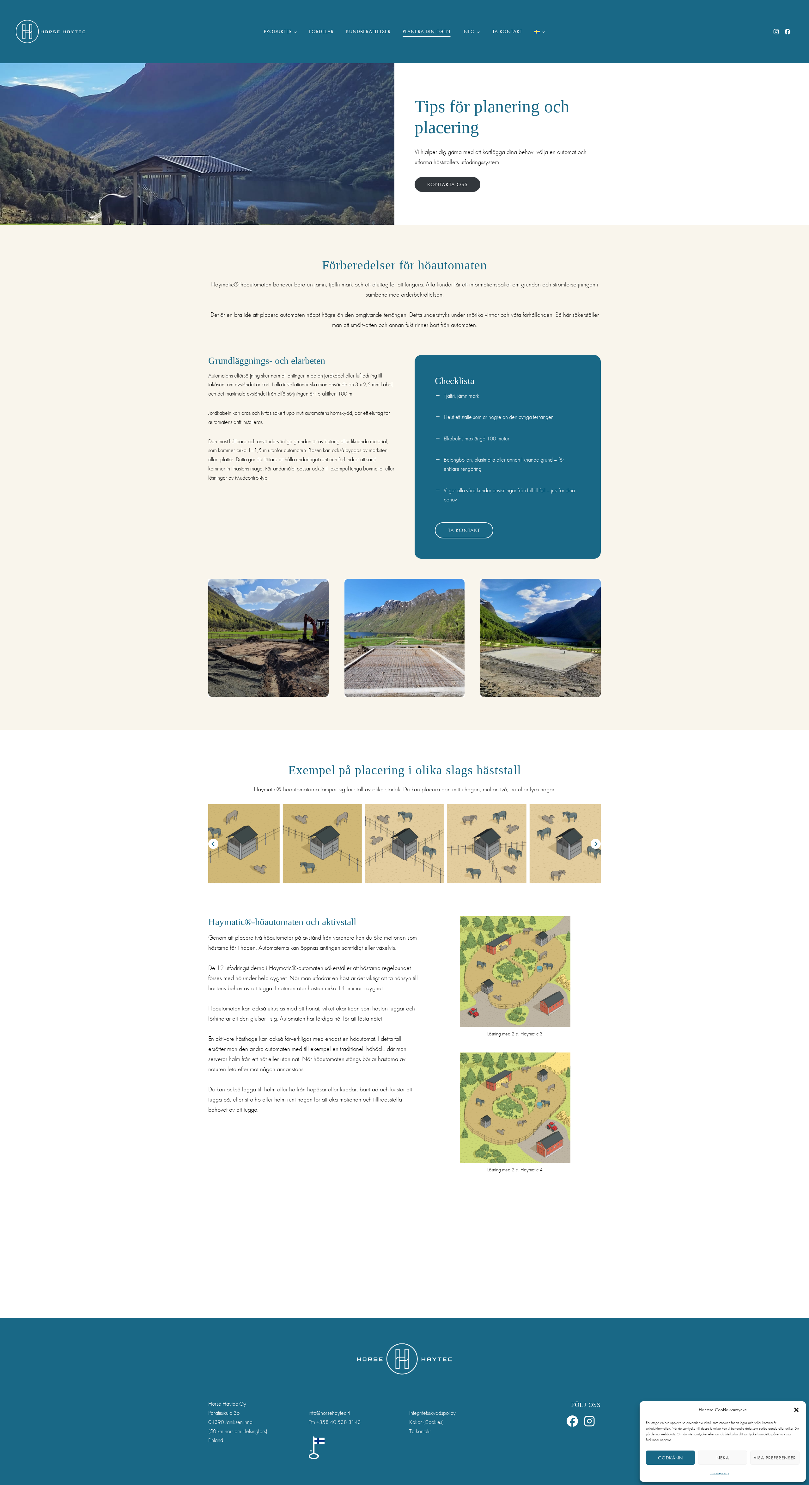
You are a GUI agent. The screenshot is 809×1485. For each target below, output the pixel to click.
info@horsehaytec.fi (329, 1412)
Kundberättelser (368, 31)
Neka (722, 1458)
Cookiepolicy (719, 1473)
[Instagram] (776, 31)
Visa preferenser (775, 1458)
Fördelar (321, 31)
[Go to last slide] (213, 844)
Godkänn (670, 1458)
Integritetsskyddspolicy (432, 1412)
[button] (796, 1410)
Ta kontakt (507, 31)
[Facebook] (787, 31)
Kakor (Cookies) (426, 1422)
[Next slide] (596, 844)
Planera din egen (426, 31)
